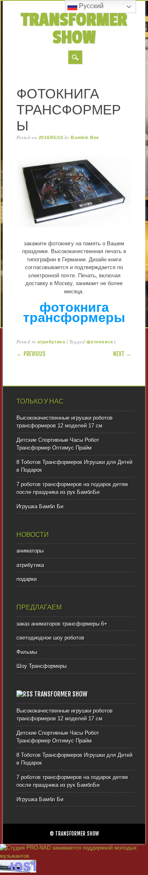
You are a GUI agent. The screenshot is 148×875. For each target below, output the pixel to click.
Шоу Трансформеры (41, 666)
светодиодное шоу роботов (50, 638)
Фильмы (26, 652)
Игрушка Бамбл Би (39, 506)
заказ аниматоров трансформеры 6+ (61, 624)
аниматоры (30, 551)
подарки (26, 579)
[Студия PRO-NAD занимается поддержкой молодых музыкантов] (74, 856)
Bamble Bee (85, 137)
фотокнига (99, 341)
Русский (90, 5)
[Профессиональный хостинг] (18, 871)
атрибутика (51, 341)
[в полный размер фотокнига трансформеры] (74, 227)
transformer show (74, 28)
